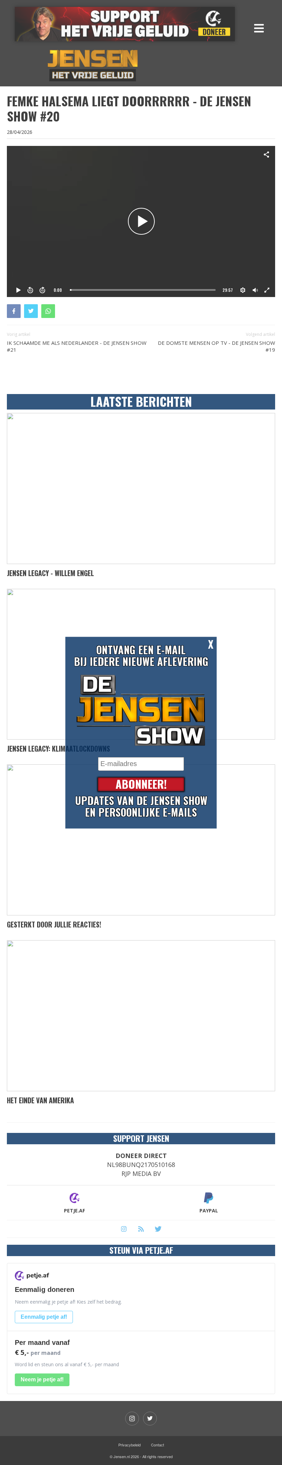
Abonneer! (141, 784)
